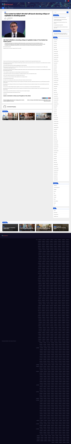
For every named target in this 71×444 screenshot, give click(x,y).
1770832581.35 (59, 322)
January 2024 (56, 96)
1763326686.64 (43, 266)
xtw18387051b (48, 344)
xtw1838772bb (41, 386)
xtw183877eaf (37, 391)
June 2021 (55, 156)
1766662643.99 (63, 290)
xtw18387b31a (56, 410)
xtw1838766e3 (44, 381)
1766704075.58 (67, 290)
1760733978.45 (63, 246)
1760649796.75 (55, 246)
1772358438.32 (43, 337)
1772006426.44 (43, 334)
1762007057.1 (47, 256)
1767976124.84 (55, 300)
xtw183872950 (52, 356)
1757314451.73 (43, 239)
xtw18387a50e (44, 405)
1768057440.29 (67, 300)
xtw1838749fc (56, 369)
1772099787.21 (59, 334)
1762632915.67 (43, 261)
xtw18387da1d (52, 425)
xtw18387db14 (67, 425)
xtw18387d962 (48, 425)
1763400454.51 (51, 266)
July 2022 (55, 131)
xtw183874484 (67, 366)
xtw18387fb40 (52, 440)
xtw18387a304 (48, 403)
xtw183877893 (67, 388)
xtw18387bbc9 (48, 413)
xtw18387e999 (44, 432)
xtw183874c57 (37, 371)
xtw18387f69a (67, 437)
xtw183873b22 (37, 364)
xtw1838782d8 (63, 391)
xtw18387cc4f (37, 420)
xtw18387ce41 (49, 420)
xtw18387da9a (60, 425)
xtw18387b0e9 (56, 408)
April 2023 (55, 113)
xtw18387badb (45, 413)
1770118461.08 (51, 317)
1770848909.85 (63, 322)
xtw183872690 (67, 354)
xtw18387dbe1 (52, 427)
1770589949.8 (47, 320)
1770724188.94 (40, 322)
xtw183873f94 (63, 364)
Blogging (55, 189)
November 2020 (56, 170)
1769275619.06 (55, 310)
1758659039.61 (63, 239)
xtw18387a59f (48, 405)
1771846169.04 (47, 332)
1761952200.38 (40, 256)
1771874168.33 (51, 332)
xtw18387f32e (52, 437)
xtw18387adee (48, 408)
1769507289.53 (55, 312)
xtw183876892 (56, 381)
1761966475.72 (44, 256)
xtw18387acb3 (41, 408)
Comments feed (56, 214)
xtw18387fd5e (56, 442)
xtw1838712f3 (56, 349)
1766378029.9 (55, 288)
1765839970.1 (43, 285)
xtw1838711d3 (52, 349)
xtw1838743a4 (56, 366)
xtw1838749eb (52, 369)
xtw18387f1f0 (60, 435)
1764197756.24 (63, 271)
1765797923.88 (40, 285)
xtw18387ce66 (53, 420)
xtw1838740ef (44, 366)
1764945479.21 (43, 278)
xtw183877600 (48, 388)
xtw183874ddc (56, 371)
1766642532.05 (59, 290)
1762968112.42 (55, 263)
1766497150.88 (39, 290)
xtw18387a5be (52, 405)
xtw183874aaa (63, 369)
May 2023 (55, 111)
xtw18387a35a (52, 403)
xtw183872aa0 (63, 356)
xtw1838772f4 (48, 386)
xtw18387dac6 (63, 425)
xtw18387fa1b (38, 440)
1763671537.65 (59, 268)
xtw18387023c (56, 342)
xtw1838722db (44, 354)
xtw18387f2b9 (41, 437)
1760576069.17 (43, 246)
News (4, 115)
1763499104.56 (67, 266)
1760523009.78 (67, 244)
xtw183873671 (52, 361)
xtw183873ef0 (56, 364)
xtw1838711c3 (48, 349)
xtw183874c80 (41, 371)
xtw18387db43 (40, 427)
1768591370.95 (51, 305)
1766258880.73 (40, 288)
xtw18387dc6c (56, 427)
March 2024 (55, 92)
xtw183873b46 (41, 364)
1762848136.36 (39, 263)
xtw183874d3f (48, 371)
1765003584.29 (51, 278)
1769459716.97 (51, 312)
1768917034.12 (67, 307)
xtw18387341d (60, 359)
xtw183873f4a (60, 364)
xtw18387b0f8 (60, 408)
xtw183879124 (63, 398)
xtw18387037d (67, 342)
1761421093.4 (59, 251)
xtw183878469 (40, 393)
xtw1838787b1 (67, 393)
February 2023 (56, 117)
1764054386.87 (43, 271)
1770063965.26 (43, 317)
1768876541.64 (63, 307)
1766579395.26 (51, 290)
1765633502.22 (47, 283)
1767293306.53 (59, 295)
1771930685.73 (59, 332)
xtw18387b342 (60, 410)
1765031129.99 (55, 278)
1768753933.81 (43, 307)
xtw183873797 (56, 361)
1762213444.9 (47, 258)
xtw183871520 (60, 349)
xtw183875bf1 (63, 376)
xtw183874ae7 (67, 369)
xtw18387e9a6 (48, 432)
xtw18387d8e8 (40, 425)
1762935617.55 (51, 263)
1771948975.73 (63, 332)
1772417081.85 (51, 337)
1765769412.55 (67, 283)
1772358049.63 (39, 337)
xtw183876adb (41, 383)
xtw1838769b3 (60, 381)
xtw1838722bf (41, 354)
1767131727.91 (67, 293)
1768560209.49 (47, 305)
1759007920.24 (47, 241)
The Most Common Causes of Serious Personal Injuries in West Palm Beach (27, 228)
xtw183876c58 (52, 383)
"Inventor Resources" (57, 187)
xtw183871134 (41, 349)
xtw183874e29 (60, 371)
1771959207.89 (67, 332)
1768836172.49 (55, 307)
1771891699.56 (55, 332)
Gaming (55, 195)
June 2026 (55, 43)
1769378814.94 (39, 312)
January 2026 (56, 53)
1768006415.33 (59, 300)
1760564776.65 (39, 246)
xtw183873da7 (52, 364)
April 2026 (55, 47)
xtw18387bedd (60, 413)
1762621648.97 (39, 261)
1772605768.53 (39, 339)
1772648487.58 (43, 339)
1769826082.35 (39, 315)
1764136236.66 (55, 271)
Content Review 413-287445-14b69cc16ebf (60, 17)
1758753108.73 (67, 239)
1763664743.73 (55, 268)
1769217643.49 (47, 310)
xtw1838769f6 (63, 381)
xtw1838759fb (44, 376)
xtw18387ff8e (67, 442)
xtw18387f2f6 (49, 437)
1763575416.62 (43, 268)
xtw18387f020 (49, 435)
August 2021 (55, 152)
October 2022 (56, 125)
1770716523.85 (67, 320)
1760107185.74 (67, 241)
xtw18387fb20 (49, 440)
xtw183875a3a (48, 376)
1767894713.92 (43, 300)
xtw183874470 (63, 366)
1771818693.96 (39, 332)
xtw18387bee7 (63, 413)
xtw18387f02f (53, 435)
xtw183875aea (52, 376)
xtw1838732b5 (48, 359)
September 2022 (56, 127)
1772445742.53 (59, 337)
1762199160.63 (43, 258)
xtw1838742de (52, 366)
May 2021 (55, 158)
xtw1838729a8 (60, 356)
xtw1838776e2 (52, 388)
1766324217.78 (47, 288)
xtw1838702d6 (63, 342)
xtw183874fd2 (67, 371)
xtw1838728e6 (48, 356)
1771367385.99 (51, 327)
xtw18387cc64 (41, 420)
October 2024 (56, 82)
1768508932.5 (39, 305)
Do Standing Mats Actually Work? (59, 228)
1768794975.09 (47, 307)
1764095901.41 (47, 271)
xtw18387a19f (44, 403)
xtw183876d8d (63, 383)
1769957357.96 (59, 315)
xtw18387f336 (56, 437)
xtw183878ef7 (37, 398)
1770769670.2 (47, 322)
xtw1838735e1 (48, 361)
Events (55, 191)
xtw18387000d (52, 342)
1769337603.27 (63, 310)
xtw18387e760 (52, 430)
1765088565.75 (63, 278)
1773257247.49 (59, 339)
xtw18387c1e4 (60, 415)
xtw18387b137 (63, 408)
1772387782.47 (47, 337)
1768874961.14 (59, 307)
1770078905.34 (47, 317)
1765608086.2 (43, 283)
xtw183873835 (63, 361)
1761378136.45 (55, 251)
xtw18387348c (67, 359)
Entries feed (55, 212)
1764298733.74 (47, 273)
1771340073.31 (44, 327)
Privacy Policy (48, 342)
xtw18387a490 (63, 403)
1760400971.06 (47, 244)
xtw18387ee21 (38, 435)
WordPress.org (56, 216)
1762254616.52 (51, 258)
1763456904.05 (59, 266)
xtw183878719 (52, 393)
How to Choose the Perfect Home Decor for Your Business (43, 228)
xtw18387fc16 (67, 440)
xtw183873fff (37, 366)
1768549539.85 (43, 305)
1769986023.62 (63, 315)
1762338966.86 (63, 258)
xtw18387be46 (56, 413)
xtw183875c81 (67, 376)
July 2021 (55, 154)
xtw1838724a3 (52, 354)
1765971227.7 (63, 285)
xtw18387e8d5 (67, 430)
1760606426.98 (47, 246)
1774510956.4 (44, 342)
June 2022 (55, 133)
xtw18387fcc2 (53, 442)
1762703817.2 (51, 261)
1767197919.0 (43, 295)
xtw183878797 (63, 393)
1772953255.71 (51, 339)
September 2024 (56, 84)
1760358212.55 (43, 244)
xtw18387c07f (44, 415)
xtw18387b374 (67, 410)
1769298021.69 (59, 310)
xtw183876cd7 (56, 383)
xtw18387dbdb (48, 427)
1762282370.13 (55, 258)
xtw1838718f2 (67, 349)
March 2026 (55, 49)
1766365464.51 (51, 288)
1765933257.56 (59, 285)
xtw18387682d (48, 381)
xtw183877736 (56, 388)
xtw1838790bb (56, 398)
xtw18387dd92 (67, 427)
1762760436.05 (59, 261)
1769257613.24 (51, 310)
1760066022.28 (63, 241)
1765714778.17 (59, 283)
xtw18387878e (60, 393)
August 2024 (55, 86)
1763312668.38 (39, 266)
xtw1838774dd (60, 386)
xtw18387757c (41, 388)
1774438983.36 (41, 342)
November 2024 (56, 80)
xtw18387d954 (44, 425)
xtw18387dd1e (60, 427)
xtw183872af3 (67, 356)
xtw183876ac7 (67, 381)
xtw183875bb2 (60, 376)
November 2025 (56, 57)
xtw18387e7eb (60, 430)
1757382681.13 (51, 239)
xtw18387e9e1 (60, 432)
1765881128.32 (51, 285)
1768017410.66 (63, 300)
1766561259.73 (47, 290)
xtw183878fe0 (44, 398)
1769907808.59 (51, 315)
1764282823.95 (43, 273)
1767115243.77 (63, 293)
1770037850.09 (39, 317)
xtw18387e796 (56, 430)
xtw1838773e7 (56, 386)
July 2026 (55, 41)
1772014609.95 (47, 334)
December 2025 (56, 55)
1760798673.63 (67, 246)
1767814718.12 (39, 300)
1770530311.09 (39, 320)
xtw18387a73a (63, 405)
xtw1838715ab (63, 349)
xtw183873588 (44, 361)
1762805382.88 (67, 261)
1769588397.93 (67, 312)
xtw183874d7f (52, 371)
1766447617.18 (63, 288)
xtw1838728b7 (44, 356)
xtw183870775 (67, 344)
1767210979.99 (47, 295)
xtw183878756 (56, 393)
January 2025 (56, 76)
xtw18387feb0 (64, 442)
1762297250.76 (59, 258)
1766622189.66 (55, 290)
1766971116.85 (44, 293)
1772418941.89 (55, 337)
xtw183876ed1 (67, 383)
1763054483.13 (67, 263)
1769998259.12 (67, 315)
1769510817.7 (59, 312)
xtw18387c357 (67, 415)
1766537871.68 (43, 290)
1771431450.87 (63, 327)
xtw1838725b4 (63, 354)
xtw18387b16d (41, 410)
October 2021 (56, 148)
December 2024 (56, 78)
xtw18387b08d (52, 408)
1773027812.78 (55, 339)
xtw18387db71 (44, 427)
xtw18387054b (52, 344)
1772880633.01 (47, 339)
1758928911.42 (43, 241)
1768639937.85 (59, 305)
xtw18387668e (41, 381)
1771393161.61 (55, 327)
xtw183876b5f (44, 383)
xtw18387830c (67, 391)
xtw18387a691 (56, 405)
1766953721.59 (40, 293)
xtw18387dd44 (63, 427)
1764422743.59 (63, 273)
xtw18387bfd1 (41, 415)
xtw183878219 (52, 391)
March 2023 (55, 115)
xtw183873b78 (45, 364)
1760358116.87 (39, 244)
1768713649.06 (67, 305)
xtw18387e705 (48, 430)
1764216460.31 (67, 271)
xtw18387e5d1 (41, 430)
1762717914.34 (55, 261)
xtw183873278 (44, 359)
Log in (55, 210)
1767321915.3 (63, 295)
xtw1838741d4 (48, 366)
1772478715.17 (67, 337)
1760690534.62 (59, 246)
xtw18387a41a (60, 403)
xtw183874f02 (63, 371)
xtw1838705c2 (56, 344)
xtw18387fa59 (41, 440)
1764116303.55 (51, 271)
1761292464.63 (44, 251)
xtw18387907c (52, 398)
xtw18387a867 (67, 405)
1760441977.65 (55, 244)
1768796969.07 (51, 307)
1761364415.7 (51, 251)
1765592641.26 (39, 283)
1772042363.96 (51, 334)
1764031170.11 (39, 271)
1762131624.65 (67, 256)
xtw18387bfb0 (67, 413)
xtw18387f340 (60, 437)
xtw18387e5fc (44, 430)
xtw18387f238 (63, 435)
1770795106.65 (51, 322)
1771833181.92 (43, 332)
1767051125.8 (55, 293)
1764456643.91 (67, 273)
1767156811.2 (40, 295)
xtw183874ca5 (45, 371)
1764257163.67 (39, 273)
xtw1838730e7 (40, 359)
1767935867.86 (51, 300)
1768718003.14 (39, 307)
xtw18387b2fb (52, 410)
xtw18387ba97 (41, 413)
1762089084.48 (59, 256)
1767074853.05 (59, 293)
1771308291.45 (40, 327)
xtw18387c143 (52, 415)
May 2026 (55, 45)
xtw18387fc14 (63, 440)
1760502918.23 (63, 244)
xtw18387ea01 (63, 432)
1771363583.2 (47, 327)
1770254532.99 (67, 317)
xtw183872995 (56, 356)
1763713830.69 (63, 268)
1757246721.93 (39, 239)
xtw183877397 (52, 386)
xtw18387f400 (63, 437)
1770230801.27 (63, 317)
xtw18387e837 (63, 430)
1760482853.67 (59, 244)
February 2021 (56, 164)
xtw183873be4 (49, 364)
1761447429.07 (63, 251)
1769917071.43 (55, 315)
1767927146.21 (47, 300)
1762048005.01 (55, 256)
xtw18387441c (60, 366)
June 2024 (55, 88)
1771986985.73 (39, 334)
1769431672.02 (47, 312)
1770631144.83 (51, 320)
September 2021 (56, 150)
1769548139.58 (63, 312)
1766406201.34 (59, 288)
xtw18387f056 (56, 435)
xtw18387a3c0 (56, 403)
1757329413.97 (47, 239)
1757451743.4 (55, 239)
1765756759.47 (63, 283)
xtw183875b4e (56, 376)
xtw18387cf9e (60, 420)
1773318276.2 (63, 339)
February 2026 (56, 51)
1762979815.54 (59, 263)
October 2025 (56, 59)
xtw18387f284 (38, 437)
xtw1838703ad (40, 344)
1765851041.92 (47, 285)
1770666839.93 (59, 320)
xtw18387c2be (63, 415)
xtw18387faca (45, 440)
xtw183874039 (41, 366)
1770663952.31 (55, 320)
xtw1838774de (63, 386)
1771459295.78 (67, 327)
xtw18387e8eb (40, 432)
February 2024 (56, 94)
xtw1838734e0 (40, 361)
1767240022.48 (51, 295)
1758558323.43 (59, 239)
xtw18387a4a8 (67, 403)
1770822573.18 (55, 322)
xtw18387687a (52, 381)
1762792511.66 (63, 261)
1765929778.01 (55, 285)
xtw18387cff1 (67, 420)
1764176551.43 (59, 271)
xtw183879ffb (41, 403)
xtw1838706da (60, 344)
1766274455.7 (43, 288)
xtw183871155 (45, 349)
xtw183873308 (52, 359)
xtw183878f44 (41, 398)
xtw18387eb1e (67, 432)
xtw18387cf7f (56, 420)
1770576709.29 (43, 320)
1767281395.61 (55, 295)
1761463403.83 (67, 251)
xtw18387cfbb (64, 420)
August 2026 (55, 39)
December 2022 (56, 121)
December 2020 (56, 168)
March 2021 (55, 162)
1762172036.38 (39, 258)
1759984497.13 (51, 241)
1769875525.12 (47, 315)
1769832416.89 (43, 315)
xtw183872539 (60, 354)
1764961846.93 (47, 278)
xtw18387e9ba (52, 432)
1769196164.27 (43, 310)
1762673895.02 (47, 261)
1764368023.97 (55, 273)
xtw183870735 (63, 344)
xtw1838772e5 (44, 386)
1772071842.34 (55, 334)
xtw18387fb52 (56, 440)
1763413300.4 (55, 266)
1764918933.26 (39, 278)
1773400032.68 (67, 339)
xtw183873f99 (67, 364)
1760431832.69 (51, 244)
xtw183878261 (56, 391)
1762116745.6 (63, 256)
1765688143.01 (55, 283)
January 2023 (56, 119)
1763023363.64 (63, 263)
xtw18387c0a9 (48, 415)
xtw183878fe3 (48, 398)
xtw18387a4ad (41, 405)
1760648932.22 (51, 246)
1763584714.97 (47, 268)
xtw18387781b (63, 388)
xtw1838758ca (41, 376)
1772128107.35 (67, 334)
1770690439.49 (63, 320)
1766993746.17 (48, 293)
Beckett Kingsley (12, 106)
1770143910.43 (55, 317)
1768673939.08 (63, 305)
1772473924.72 (63, 337)
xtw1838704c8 (44, 344)
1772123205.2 (63, 334)
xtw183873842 (67, 361)
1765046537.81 (59, 278)
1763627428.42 (51, 268)
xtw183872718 (41, 356)
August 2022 (55, 129)
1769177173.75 (39, 310)
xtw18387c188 (56, 415)
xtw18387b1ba (44, 410)
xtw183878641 (48, 393)
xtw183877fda (48, 391)
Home (36, 239)
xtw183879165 (67, 398)
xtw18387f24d (67, 435)
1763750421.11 (67, 268)
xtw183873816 (60, 361)
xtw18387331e (56, 359)
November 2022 (56, 123)
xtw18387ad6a (44, 408)
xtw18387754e (67, 386)
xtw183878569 (44, 393)
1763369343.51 (47, 266)
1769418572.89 (43, 312)
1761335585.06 (48, 251)
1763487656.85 (63, 266)
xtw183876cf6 (60, 383)
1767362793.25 (67, 295)
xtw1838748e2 (45, 369)
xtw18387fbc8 (60, 440)
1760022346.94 (55, 241)
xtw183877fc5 (44, 391)
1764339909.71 (51, 273)
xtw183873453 (63, 359)
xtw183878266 (60, 391)
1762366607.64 (67, 258)
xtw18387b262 (48, 410)
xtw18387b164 (67, 408)
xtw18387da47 (56, 425)
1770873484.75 (67, 322)
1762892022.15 (47, 263)
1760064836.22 (59, 241)
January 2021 (56, 166)
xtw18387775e (60, 388)
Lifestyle (55, 197)
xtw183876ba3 (48, 383)
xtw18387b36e (63, 410)
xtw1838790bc (60, 398)
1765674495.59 (51, 283)
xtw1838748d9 (41, 369)
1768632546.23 (55, 305)
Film (54, 193)
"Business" (55, 185)
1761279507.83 (40, 251)
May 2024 (55, 90)
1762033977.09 (51, 256)
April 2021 (55, 160)
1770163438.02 (59, 317)
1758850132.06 (39, 241)
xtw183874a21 (60, 369)
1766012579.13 (67, 285)
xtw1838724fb (56, 354)
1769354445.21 (67, 310)
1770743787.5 (43, 322)
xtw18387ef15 (42, 435)
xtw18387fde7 (60, 442)
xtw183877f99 (41, 391)
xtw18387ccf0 (45, 420)
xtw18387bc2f (52, 413)
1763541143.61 (39, 268)
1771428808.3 (59, 327)
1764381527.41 (59, 273)
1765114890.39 (67, 278)
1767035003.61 (52, 293)
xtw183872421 (48, 354)
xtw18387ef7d (45, 435)
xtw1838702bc (60, 342)
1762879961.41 (43, 263)
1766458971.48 (67, 288)
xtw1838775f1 (44, 388)
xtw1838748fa (48, 369)
